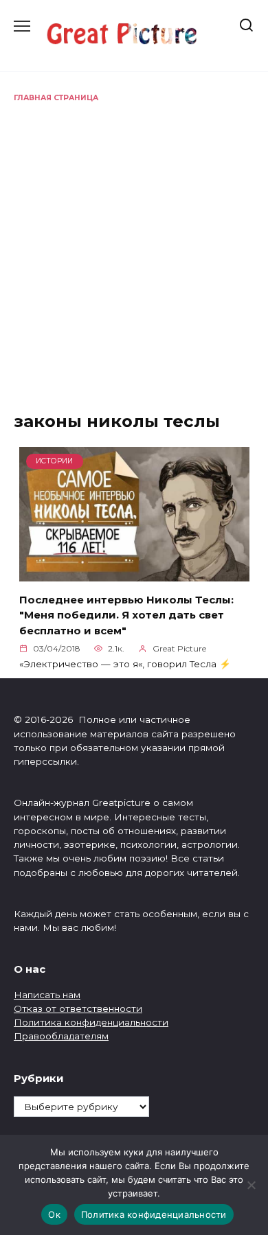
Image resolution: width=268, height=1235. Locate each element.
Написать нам (47, 994)
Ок (54, 1214)
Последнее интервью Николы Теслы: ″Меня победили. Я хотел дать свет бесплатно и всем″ (126, 614)
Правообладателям (61, 1035)
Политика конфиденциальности (91, 1022)
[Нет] (251, 1185)
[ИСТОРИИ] (134, 573)
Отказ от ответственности (78, 1008)
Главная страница (56, 97)
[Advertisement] (134, 244)
